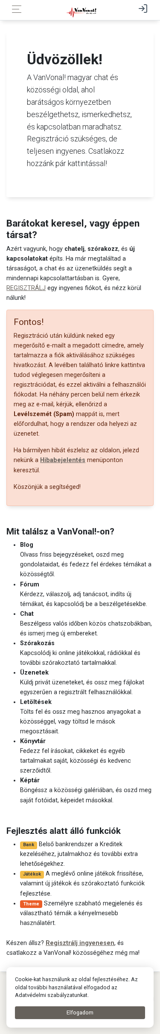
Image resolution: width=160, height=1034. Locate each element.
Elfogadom (80, 1012)
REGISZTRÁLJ (26, 288)
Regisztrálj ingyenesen (80, 943)
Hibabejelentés (62, 460)
